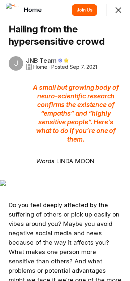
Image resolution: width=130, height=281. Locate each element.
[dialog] (65, 140)
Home (40, 67)
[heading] (33, 9)
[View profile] (13, 10)
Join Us (84, 10)
